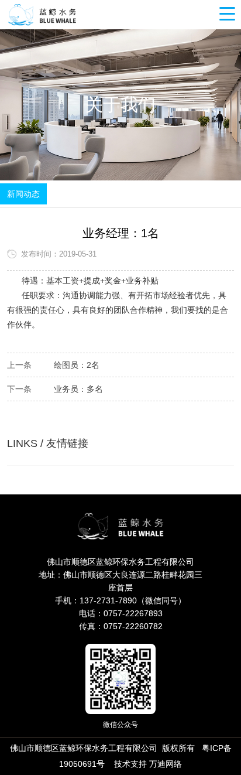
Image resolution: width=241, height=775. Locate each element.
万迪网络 (165, 764)
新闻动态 (23, 194)
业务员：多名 (78, 389)
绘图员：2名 (76, 365)
